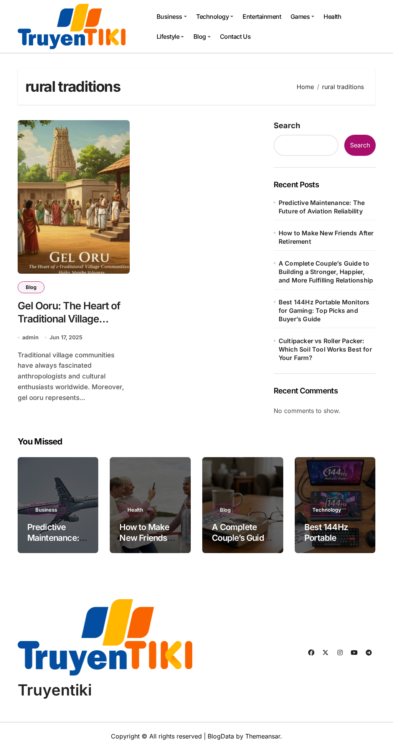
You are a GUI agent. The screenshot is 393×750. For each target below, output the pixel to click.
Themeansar (262, 736)
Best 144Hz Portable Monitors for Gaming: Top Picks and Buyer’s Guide (324, 310)
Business (169, 16)
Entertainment (262, 16)
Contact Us (235, 36)
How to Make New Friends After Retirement (326, 237)
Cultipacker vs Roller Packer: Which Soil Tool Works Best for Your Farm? (325, 349)
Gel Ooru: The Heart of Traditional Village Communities (69, 318)
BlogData (221, 736)
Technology (212, 16)
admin (30, 337)
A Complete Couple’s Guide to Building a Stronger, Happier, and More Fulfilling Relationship (326, 271)
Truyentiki (55, 690)
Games (300, 16)
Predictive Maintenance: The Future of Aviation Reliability (322, 207)
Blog (199, 36)
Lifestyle (168, 36)
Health (332, 16)
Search (287, 125)
